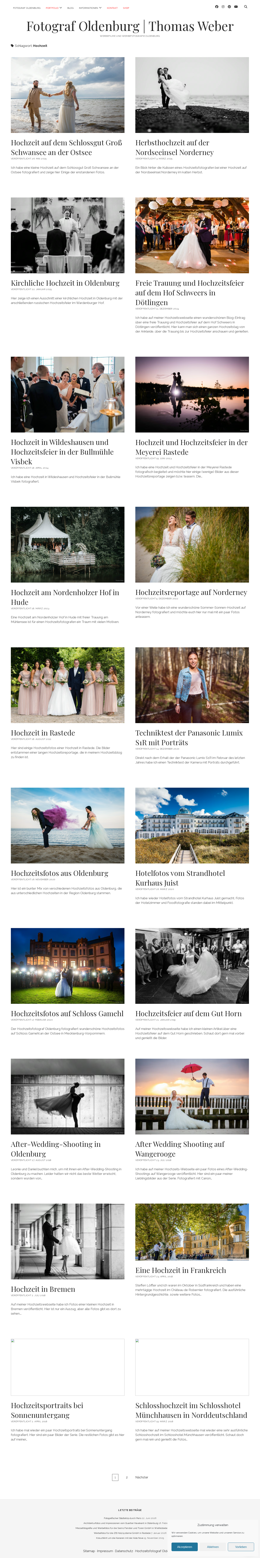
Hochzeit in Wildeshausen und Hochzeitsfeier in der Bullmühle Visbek (62, 451)
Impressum (105, 1551)
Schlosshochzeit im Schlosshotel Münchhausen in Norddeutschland (192, 1367)
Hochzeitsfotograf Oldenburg (156, 1551)
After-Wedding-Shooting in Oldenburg (56, 1148)
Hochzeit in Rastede (43, 732)
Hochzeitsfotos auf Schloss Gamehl (67, 1013)
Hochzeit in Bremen (43, 1289)
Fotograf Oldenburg (27, 8)
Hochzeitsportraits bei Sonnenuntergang (67, 1367)
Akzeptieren (184, 1546)
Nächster (141, 1477)
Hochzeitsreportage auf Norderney (191, 592)
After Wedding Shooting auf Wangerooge (179, 1148)
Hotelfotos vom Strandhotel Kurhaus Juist (180, 877)
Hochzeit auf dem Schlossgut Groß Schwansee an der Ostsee (66, 147)
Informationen (88, 8)
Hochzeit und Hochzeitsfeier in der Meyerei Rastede (191, 447)
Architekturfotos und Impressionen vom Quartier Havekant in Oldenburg (121, 1523)
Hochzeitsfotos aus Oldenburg (59, 873)
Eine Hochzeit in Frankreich (192, 1232)
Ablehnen (213, 1546)
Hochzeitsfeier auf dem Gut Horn (188, 1013)
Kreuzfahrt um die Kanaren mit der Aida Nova (119, 1538)
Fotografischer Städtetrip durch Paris (122, 1518)
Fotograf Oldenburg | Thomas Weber (130, 25)
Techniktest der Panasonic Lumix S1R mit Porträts (189, 737)
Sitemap (89, 1551)
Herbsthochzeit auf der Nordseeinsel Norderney (174, 147)
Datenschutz (124, 1551)
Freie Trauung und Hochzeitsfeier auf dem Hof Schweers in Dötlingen (189, 292)
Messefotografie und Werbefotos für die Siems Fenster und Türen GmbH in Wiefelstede (121, 1528)
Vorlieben (241, 1546)
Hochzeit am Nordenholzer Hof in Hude (65, 597)
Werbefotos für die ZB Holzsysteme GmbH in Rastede (122, 1533)
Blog (70, 8)
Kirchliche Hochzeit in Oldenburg (65, 283)
